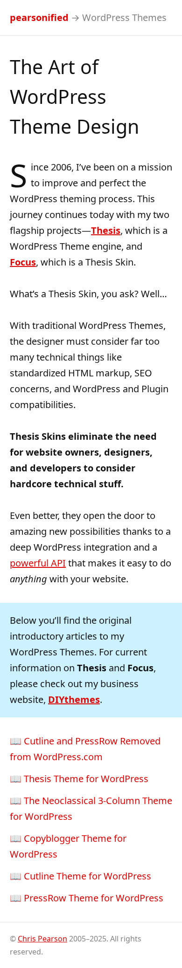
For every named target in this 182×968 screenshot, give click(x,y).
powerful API (38, 563)
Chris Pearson (42, 939)
